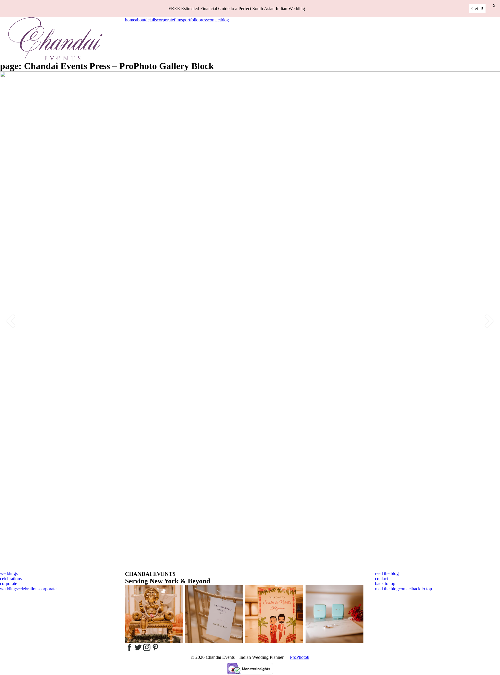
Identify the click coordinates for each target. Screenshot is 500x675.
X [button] (494, 5)
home (130, 19)
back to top (385, 583)
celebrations (11, 578)
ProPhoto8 (299, 657)
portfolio (190, 19)
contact (214, 19)
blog (225, 19)
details (151, 19)
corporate (165, 19)
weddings (9, 573)
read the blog (387, 573)
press (203, 19)
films (178, 19)
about (140, 19)
